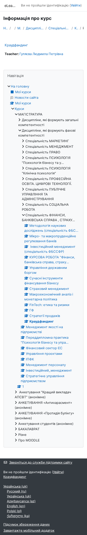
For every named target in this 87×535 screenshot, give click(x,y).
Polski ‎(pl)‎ (14, 511)
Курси (19, 109)
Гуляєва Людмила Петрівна (41, 54)
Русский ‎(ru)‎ (16, 491)
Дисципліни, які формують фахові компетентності (35, 28)
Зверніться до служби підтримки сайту (40, 462)
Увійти (76, 5)
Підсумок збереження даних (26, 524)
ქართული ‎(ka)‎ (18, 516)
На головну (5, 28)
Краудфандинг (76, 28)
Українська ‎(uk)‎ (15, 486)
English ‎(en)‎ (16, 506)
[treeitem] (43, 263)
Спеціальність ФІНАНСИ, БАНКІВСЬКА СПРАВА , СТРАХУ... (59, 28)
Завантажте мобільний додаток (28, 531)
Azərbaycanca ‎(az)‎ (21, 501)
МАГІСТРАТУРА (19, 28)
